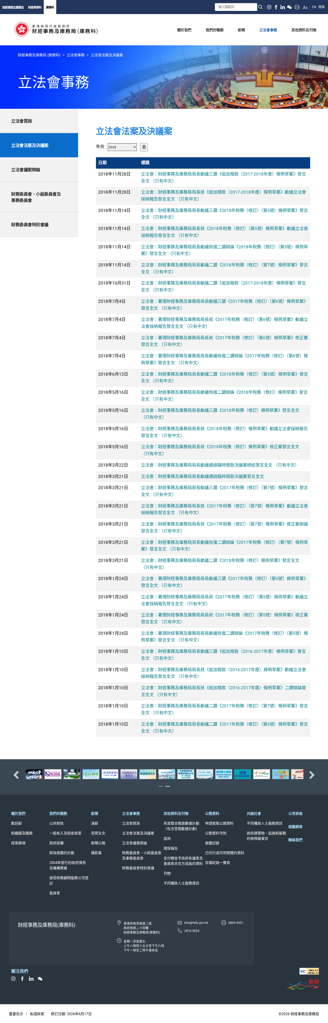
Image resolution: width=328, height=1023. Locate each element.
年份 (100, 146)
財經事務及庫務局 (13, 7)
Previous (17, 774)
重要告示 (16, 1014)
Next (310, 774)
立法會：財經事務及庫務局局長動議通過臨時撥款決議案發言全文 (202, 476)
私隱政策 (37, 1014)
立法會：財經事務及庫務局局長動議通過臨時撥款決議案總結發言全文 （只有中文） (220, 465)
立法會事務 (76, 55)
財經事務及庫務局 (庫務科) (39, 55)
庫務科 (50, 7)
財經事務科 (35, 7)
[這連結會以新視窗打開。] (269, 7)
